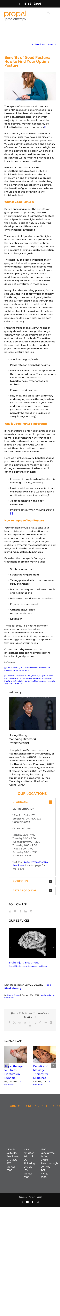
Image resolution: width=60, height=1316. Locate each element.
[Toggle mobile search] (48, 12)
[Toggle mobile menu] (54, 12)
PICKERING (31, 1106)
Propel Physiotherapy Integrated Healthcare (28, 966)
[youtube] (15, 911)
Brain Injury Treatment (24, 962)
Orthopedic (46, 995)
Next (50, 44)
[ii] (11, 513)
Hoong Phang (13, 995)
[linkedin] (25, 911)
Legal (39, 1197)
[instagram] (10, 911)
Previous (40, 44)
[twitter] (31, 911)
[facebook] (20, 911)
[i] (45, 127)
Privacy (32, 1197)
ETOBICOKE (14, 1106)
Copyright (22, 1197)
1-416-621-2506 (30, 3)
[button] (32, 802)
